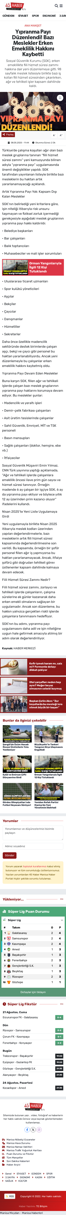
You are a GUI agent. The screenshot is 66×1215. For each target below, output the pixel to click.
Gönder (9, 855)
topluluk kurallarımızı (35, 866)
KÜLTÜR (22, 1180)
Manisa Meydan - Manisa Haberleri (21, 1213)
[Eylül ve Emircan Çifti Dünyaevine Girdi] (17, 763)
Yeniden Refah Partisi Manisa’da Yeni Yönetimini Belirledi (46, 805)
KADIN (38, 1177)
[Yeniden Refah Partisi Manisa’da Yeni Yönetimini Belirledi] (48, 791)
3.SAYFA (10, 1177)
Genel (8, 1173)
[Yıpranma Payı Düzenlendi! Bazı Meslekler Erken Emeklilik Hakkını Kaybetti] (33, 111)
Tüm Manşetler (15, 1157)
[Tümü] (61, 899)
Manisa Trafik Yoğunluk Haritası (24, 1150)
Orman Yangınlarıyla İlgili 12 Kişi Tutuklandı (48, 776)
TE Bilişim (41, 1206)
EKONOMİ (49, 15)
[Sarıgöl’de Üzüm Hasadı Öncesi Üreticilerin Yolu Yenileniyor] (17, 733)
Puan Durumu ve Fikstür (20, 1153)
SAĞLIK (9, 1180)
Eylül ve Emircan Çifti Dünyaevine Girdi (14, 776)
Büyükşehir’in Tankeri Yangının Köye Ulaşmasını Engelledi (48, 747)
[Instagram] (39, 1129)
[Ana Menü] (61, 5)
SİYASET (23, 15)
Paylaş (10, 134)
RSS (11, 1196)
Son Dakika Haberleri (18, 1161)
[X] (33, 1129)
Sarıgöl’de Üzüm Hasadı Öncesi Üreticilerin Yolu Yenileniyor (16, 747)
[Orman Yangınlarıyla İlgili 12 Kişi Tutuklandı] (48, 763)
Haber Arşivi (13, 1164)
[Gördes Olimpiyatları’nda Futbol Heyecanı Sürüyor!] (17, 791)
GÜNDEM (8, 15)
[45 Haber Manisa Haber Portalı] (14, 6)
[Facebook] (27, 1129)
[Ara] (56, 5)
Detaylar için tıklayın (33, 992)
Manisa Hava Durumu (18, 1143)
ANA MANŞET (33, 25)
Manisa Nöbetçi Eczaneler (21, 1139)
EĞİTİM (51, 1177)
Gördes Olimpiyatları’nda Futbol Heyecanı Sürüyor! (17, 803)
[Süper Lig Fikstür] (61, 1004)
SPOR (35, 15)
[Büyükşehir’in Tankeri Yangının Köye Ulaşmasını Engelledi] (48, 733)
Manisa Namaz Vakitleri (19, 1146)
